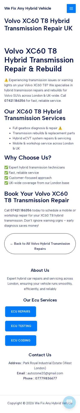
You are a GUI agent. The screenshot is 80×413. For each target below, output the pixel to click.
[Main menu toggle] (71, 8)
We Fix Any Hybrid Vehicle (27, 8)
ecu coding (20, 340)
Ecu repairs (20, 311)
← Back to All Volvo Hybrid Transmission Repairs (40, 246)
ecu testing (21, 326)
